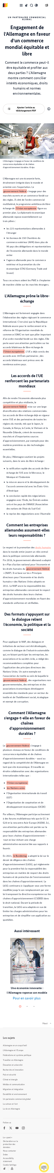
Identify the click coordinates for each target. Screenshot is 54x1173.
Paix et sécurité (9, 1074)
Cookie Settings (9, 1164)
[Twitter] (10, 1128)
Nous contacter (9, 1150)
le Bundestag (20, 855)
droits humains (43, 547)
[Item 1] (27, 1006)
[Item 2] (34, 1006)
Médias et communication (14, 1084)
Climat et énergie (10, 1079)
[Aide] (49, 109)
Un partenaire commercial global (17, 1098)
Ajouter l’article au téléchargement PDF (26, 109)
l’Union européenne (26, 208)
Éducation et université (12, 1064)
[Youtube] (17, 1128)
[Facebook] (4, 1128)
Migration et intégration (13, 1089)
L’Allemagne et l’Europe (13, 1050)
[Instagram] (23, 1128)
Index (5, 1154)
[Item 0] (20, 1006)
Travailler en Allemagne (13, 1059)
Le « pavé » (7, 1137)
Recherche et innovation (13, 1069)
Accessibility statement (8, 1160)
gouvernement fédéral (14, 191)
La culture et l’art (10, 1103)
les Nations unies (16, 787)
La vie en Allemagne (11, 1108)
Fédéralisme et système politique (17, 1055)
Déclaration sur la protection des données (10, 1144)
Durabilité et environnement (15, 1094)
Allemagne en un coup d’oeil (15, 1045)
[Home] (5, 5)
